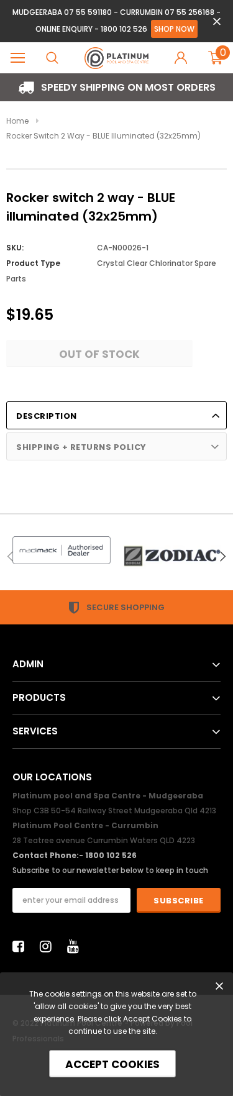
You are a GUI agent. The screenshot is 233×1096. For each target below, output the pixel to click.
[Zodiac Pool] (172, 556)
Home (17, 121)
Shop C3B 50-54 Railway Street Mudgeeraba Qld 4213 (114, 810)
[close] (216, 21)
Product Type (33, 263)
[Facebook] (21, 946)
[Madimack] (61, 550)
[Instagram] (49, 946)
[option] (116, 87)
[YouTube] (76, 946)
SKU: (15, 247)
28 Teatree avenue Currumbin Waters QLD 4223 (103, 840)
